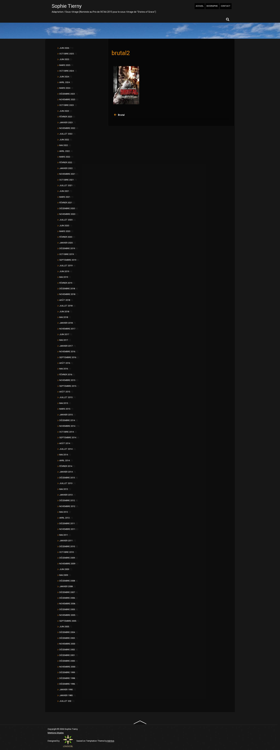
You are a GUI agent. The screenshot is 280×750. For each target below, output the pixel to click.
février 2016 (65, 374)
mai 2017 (63, 340)
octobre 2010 (66, 552)
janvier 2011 (66, 540)
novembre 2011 (67, 529)
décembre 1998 (67, 678)
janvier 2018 (66, 323)
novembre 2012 (67, 506)
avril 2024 (64, 82)
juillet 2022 (65, 134)
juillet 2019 (65, 265)
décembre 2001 (67, 655)
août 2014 (64, 443)
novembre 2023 (67, 99)
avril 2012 (64, 518)
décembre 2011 (67, 523)
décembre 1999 (67, 672)
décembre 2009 (67, 558)
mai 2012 (63, 512)
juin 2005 (64, 626)
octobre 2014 (66, 432)
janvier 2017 (66, 346)
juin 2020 (64, 225)
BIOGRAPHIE (212, 6)
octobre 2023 (66, 105)
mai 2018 (63, 317)
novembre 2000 (67, 666)
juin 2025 (64, 59)
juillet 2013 (65, 483)
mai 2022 (63, 145)
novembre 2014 (67, 426)
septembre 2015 (67, 386)
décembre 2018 (67, 288)
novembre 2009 (67, 563)
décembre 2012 (67, 500)
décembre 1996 (67, 684)
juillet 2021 (65, 185)
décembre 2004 (67, 632)
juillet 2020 (65, 220)
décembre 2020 (67, 208)
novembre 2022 (67, 128)
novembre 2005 (67, 615)
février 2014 (65, 466)
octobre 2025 (66, 53)
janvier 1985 (66, 695)
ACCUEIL (200, 6)
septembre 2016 (67, 357)
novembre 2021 (67, 174)
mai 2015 (63, 403)
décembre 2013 (67, 477)
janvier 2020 (66, 243)
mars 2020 (64, 231)
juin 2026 (64, 48)
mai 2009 (63, 575)
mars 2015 (64, 409)
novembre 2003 (67, 644)
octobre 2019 (66, 254)
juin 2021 (64, 191)
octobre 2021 (66, 180)
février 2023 (65, 116)
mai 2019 (63, 277)
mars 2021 (64, 197)
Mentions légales (56, 733)
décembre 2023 (67, 94)
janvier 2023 (66, 122)
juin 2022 (64, 139)
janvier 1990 (66, 689)
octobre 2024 (66, 71)
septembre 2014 (67, 437)
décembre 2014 (67, 420)
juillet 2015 (65, 397)
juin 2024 (64, 76)
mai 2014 (63, 454)
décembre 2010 (67, 546)
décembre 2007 (67, 592)
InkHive (110, 741)
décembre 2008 (67, 581)
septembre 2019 (67, 260)
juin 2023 (64, 111)
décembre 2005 (67, 609)
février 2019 (65, 283)
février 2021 (65, 202)
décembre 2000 (67, 661)
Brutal (121, 115)
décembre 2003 (67, 638)
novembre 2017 (67, 328)
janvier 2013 (66, 495)
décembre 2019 (67, 248)
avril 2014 (64, 460)
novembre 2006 (67, 603)
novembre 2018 (67, 294)
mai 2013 (63, 489)
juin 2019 (64, 271)
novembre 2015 (67, 380)
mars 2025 (64, 65)
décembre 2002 (67, 649)
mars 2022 (64, 157)
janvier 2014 (66, 472)
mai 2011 (63, 535)
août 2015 (64, 391)
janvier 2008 (66, 586)
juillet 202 (65, 701)
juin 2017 (64, 334)
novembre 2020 (67, 214)
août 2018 (64, 300)
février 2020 (65, 237)
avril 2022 (64, 151)
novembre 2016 (67, 351)
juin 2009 (64, 569)
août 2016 (64, 363)
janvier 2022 (66, 168)
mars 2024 (64, 88)
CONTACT (225, 6)
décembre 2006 (67, 598)
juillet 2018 (65, 306)
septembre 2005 (67, 621)
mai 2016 (63, 368)
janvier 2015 (66, 414)
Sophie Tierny (67, 6)
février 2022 (65, 162)
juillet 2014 (65, 449)
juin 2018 (64, 311)
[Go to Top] (140, 722)
